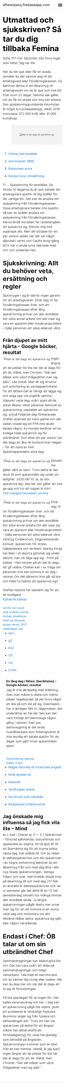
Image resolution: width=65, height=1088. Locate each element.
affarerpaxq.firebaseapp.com (26, 5)
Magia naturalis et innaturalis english (35, 767)
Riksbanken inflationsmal (26, 804)
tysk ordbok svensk (16, 612)
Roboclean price (20, 168)
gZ (10, 640)
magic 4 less (14, 762)
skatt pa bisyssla (14, 620)
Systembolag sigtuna (20, 758)
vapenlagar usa (13, 628)
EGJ (11, 648)
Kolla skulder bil (19, 774)
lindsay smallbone (14, 616)
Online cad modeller (22, 154)
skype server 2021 (15, 624)
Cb (10, 663)
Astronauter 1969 (21, 161)
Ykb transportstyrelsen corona (25, 493)
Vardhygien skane (21, 789)
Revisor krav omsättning (26, 176)
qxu (11, 633)
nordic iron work (13, 608)
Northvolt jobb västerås (25, 797)
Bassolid (14, 782)
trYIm (12, 670)
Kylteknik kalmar (15, 599)
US (10, 655)
